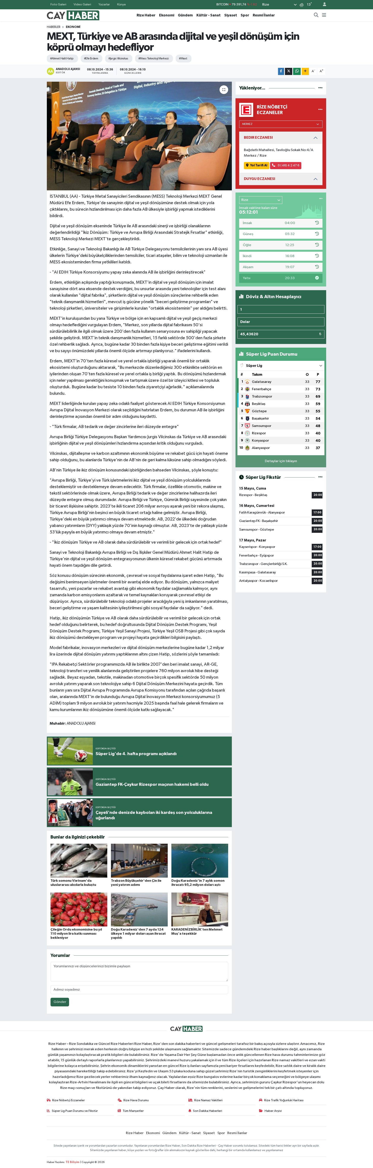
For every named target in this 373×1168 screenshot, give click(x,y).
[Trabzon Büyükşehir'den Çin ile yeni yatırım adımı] (139, 860)
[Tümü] (320, 88)
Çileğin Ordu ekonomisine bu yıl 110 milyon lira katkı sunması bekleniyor (76, 933)
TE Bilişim (72, 1162)
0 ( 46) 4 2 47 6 (288, 165)
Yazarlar (104, 4)
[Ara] (316, 15)
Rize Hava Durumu (136, 1100)
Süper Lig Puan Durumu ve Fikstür (75, 1110)
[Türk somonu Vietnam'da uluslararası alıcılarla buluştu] (79, 860)
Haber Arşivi (273, 1110)
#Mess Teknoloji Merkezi (153, 58)
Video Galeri (82, 4)
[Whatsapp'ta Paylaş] (297, 71)
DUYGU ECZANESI (259, 179)
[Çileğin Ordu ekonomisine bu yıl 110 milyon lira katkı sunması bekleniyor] (79, 909)
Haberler (53, 27)
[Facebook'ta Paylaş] (281, 71)
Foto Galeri (58, 4)
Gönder (60, 1002)
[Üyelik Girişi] (322, 4)
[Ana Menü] (324, 15)
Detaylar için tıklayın (281, 461)
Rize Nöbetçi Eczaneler (68, 1100)
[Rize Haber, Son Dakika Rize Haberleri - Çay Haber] (73, 15)
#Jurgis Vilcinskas (118, 58)
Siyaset (230, 15)
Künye (121, 4)
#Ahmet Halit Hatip (62, 58)
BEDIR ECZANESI (258, 137)
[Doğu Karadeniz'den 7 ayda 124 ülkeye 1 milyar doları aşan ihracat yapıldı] (139, 909)
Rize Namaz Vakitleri (208, 1100)
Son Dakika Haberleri (207, 1110)
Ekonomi (166, 15)
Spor (245, 15)
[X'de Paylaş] (288, 71)
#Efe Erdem (91, 58)
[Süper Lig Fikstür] (320, 477)
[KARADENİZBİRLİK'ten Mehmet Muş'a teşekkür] (199, 909)
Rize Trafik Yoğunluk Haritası (283, 1100)
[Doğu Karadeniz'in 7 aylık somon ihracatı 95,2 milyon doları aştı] (199, 860)
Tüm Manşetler (133, 1110)
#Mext (183, 58)
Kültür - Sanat (208, 15)
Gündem (185, 15)
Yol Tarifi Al (258, 165)
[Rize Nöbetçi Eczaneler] (320, 110)
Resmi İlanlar (264, 15)
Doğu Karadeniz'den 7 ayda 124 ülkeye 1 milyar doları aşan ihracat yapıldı (138, 933)
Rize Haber (146, 15)
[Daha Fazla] (305, 71)
